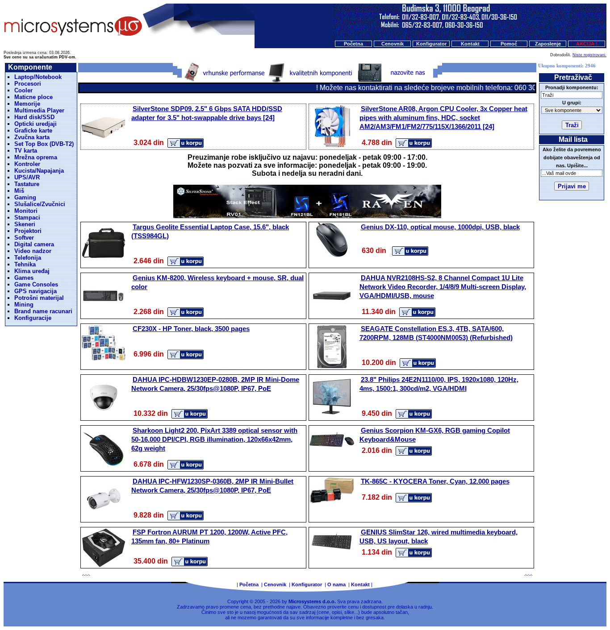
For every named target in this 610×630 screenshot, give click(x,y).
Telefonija (27, 257)
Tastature (26, 184)
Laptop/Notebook (38, 77)
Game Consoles (36, 284)
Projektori (28, 231)
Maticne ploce (33, 97)
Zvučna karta (32, 137)
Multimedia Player (39, 110)
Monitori (26, 210)
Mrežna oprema (35, 157)
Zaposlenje (548, 43)
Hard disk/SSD (34, 117)
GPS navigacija (35, 291)
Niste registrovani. (589, 55)
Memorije (27, 103)
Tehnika (25, 264)
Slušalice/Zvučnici (39, 204)
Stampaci (27, 217)
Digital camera (34, 244)
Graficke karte (33, 130)
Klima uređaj (32, 271)
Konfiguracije (32, 318)
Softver (24, 237)
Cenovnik (392, 43)
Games (23, 277)
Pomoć (509, 43)
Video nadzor (32, 251)
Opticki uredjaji (35, 123)
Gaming (25, 197)
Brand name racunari (43, 311)
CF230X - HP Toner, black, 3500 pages (191, 328)
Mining (23, 304)
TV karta (25, 150)
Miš (19, 190)
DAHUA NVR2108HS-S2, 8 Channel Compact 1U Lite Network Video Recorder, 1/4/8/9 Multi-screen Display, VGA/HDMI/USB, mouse (442, 286)
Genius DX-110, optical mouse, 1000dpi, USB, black (440, 227)
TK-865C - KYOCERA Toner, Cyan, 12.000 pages (435, 481)
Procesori (27, 83)
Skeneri (24, 224)
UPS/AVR (27, 177)
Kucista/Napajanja (39, 170)
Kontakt (470, 43)
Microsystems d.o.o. (312, 601)
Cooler (23, 90)
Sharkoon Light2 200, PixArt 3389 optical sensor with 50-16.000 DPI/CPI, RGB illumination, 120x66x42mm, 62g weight (214, 439)
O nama (336, 584)
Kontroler (27, 164)
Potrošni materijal (39, 297)
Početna (353, 43)
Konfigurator (431, 43)
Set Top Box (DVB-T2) (44, 144)
